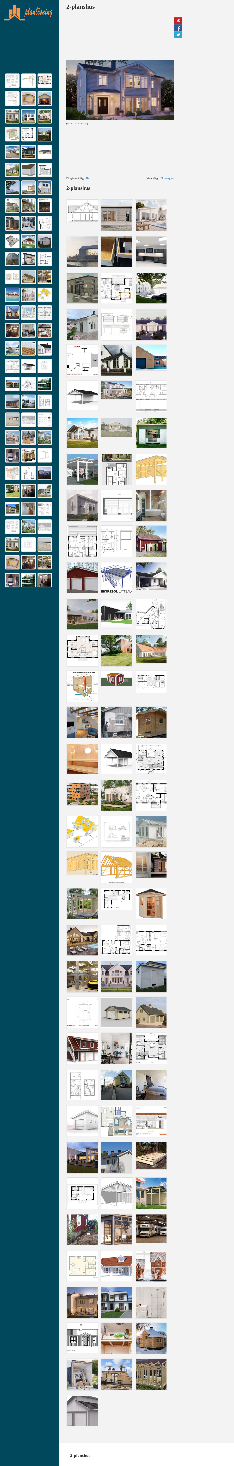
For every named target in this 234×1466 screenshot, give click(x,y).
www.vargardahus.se (77, 123)
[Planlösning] (28, 12)
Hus (88, 178)
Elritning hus (167, 178)
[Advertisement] (29, 48)
